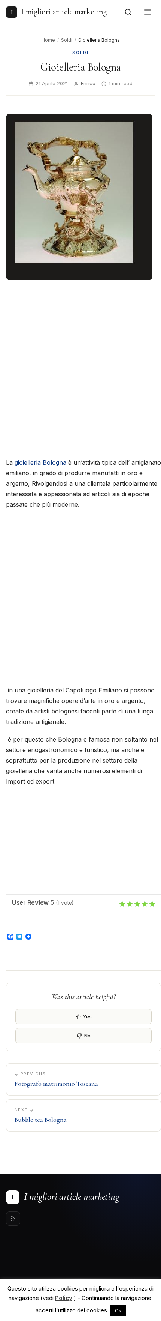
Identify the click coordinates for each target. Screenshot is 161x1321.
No (87, 1036)
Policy (63, 1297)
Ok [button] (118, 1310)
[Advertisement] (80, 369)
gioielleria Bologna (40, 462)
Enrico (88, 83)
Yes (87, 1016)
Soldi (66, 40)
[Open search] (128, 12)
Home (48, 40)
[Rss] (13, 1218)
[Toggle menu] (147, 12)
